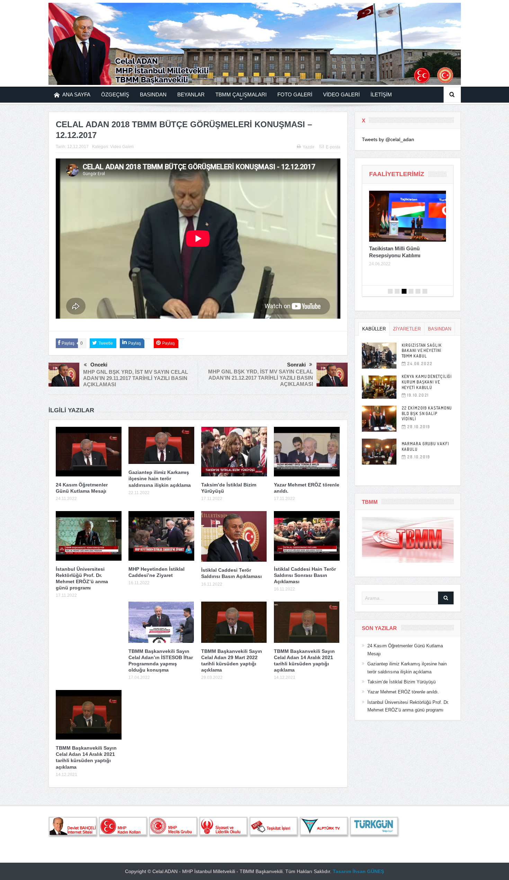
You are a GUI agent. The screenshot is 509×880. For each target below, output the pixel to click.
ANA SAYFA (76, 94)
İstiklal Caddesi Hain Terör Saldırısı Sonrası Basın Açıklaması (305, 575)
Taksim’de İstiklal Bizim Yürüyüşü (401, 681)
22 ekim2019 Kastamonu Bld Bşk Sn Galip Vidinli (427, 413)
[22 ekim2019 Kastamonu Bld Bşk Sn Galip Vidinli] (379, 419)
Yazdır (308, 147)
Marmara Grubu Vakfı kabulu (425, 446)
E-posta (333, 147)
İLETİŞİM (381, 94)
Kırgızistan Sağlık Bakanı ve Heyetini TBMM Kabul (422, 351)
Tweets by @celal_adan (388, 139)
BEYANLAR (191, 94)
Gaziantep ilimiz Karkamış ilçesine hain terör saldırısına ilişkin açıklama (159, 478)
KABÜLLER (374, 328)
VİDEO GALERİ (341, 94)
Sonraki (296, 365)
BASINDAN (153, 94)
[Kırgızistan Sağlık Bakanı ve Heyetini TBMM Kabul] (379, 356)
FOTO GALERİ (294, 94)
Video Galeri (122, 146)
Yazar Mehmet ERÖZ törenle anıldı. (403, 691)
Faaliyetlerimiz (396, 174)
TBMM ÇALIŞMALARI (241, 94)
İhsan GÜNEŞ (368, 871)
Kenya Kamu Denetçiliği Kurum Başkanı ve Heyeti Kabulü (427, 382)
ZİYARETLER (407, 328)
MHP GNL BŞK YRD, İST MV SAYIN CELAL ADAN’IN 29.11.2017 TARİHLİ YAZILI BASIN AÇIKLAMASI (135, 378)
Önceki (98, 365)
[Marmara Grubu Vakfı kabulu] (379, 452)
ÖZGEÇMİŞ (115, 94)
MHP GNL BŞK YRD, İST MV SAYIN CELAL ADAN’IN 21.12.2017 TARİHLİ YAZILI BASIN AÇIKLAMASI (260, 378)
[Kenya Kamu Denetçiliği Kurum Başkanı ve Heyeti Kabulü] (379, 387)
